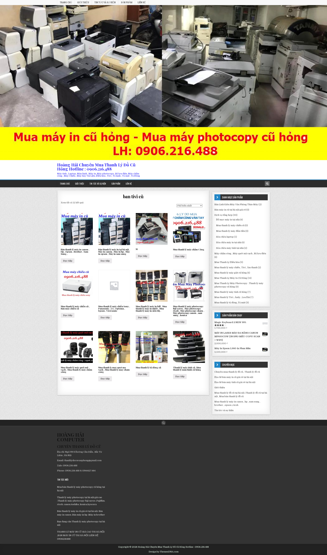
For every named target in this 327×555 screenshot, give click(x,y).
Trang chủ (66, 2)
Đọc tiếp (67, 261)
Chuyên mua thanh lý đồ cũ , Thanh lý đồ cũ (237, 372)
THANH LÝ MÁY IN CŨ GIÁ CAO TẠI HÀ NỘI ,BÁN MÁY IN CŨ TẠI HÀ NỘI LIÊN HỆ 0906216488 (81, 535)
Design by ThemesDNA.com (163, 552)
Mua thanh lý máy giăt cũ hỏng (230, 272)
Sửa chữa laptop (225, 237)
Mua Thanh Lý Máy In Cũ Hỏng (230, 278)
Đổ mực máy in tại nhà (228, 219)
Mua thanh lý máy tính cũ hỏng (230, 292)
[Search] (267, 183)
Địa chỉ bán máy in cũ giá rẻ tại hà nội (233, 377)
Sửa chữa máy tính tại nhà (230, 248)
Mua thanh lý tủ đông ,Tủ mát (229, 302)
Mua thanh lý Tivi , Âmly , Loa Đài (232, 297)
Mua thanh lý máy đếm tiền (230, 231)
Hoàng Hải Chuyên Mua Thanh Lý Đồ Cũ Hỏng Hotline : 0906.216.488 (96, 166)
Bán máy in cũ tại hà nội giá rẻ (230, 209)
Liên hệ (142, 2)
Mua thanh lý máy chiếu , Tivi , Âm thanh (235, 267)
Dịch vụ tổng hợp (223, 215)
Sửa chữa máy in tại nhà (228, 242)
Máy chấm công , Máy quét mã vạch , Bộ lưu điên (240, 253)
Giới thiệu (83, 2)
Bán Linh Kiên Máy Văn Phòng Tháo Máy (236, 204)
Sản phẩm (126, 2)
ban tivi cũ (133, 196)
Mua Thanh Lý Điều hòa (226, 262)
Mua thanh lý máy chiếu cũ (230, 225)
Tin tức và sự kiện (105, 2)
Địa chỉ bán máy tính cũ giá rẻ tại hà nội (234, 382)
